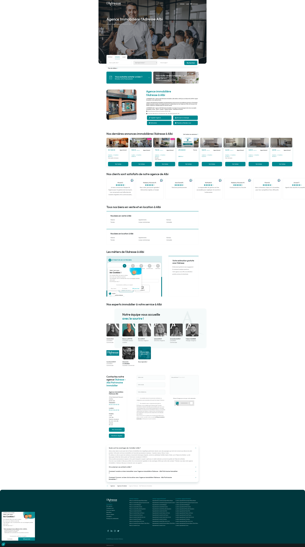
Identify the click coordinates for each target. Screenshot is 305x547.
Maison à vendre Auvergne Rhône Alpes (138, 500)
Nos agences (109, 506)
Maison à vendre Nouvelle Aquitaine (137, 509)
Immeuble (169, 222)
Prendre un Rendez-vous (184, 123)
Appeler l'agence (156, 118)
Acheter (182, 4)
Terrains (112, 222)
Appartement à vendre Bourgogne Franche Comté (163, 502)
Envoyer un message (183, 118)
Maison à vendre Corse (134, 525)
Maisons (112, 220)
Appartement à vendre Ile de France (160, 515)
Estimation (153, 123)
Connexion (195, 4)
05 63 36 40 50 (114, 404)
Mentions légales (110, 514)
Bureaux (168, 220)
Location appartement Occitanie (183, 519)
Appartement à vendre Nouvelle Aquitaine (161, 509)
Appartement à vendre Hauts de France (161, 513)
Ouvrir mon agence (110, 510)
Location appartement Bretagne (183, 504)
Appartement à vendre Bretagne (159, 504)
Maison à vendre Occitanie (135, 519)
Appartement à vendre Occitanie (159, 519)
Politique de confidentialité (112, 518)
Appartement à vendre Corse (158, 525)
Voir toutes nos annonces (190, 134)
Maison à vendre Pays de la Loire (136, 521)
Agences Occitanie (122, 486)
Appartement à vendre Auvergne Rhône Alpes (162, 500)
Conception (109, 516)
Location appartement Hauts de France (184, 513)
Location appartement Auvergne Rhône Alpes (186, 500)
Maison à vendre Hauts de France (136, 513)
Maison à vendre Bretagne (135, 504)
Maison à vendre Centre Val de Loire (137, 517)
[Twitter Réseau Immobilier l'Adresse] (118, 531)
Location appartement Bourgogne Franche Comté (187, 502)
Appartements (142, 220)
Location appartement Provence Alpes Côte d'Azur (187, 523)
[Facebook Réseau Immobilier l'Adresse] (108, 531)
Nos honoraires (117, 430)
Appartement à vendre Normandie (160, 506)
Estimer (110, 57)
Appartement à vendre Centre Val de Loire (161, 517)
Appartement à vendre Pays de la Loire (161, 521)
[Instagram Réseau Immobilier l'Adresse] (114, 531)
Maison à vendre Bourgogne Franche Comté (139, 502)
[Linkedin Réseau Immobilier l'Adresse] (111, 531)
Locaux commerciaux (144, 222)
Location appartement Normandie (183, 506)
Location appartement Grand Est (183, 511)
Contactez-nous (110, 508)
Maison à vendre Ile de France (136, 515)
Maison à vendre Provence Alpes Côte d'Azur (139, 523)
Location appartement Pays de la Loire (184, 521)
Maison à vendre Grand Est (135, 511)
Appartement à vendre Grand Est (159, 511)
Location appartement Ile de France (183, 515)
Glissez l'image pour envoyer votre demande (184, 398)
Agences (112, 486)
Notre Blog (108, 512)
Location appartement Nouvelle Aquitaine (185, 509)
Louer (187, 4)
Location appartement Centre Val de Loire (185, 517)
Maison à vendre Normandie (135, 506)
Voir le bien (118, 164)
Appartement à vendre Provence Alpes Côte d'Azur (163, 523)
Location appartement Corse (182, 525)
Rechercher (191, 63)
